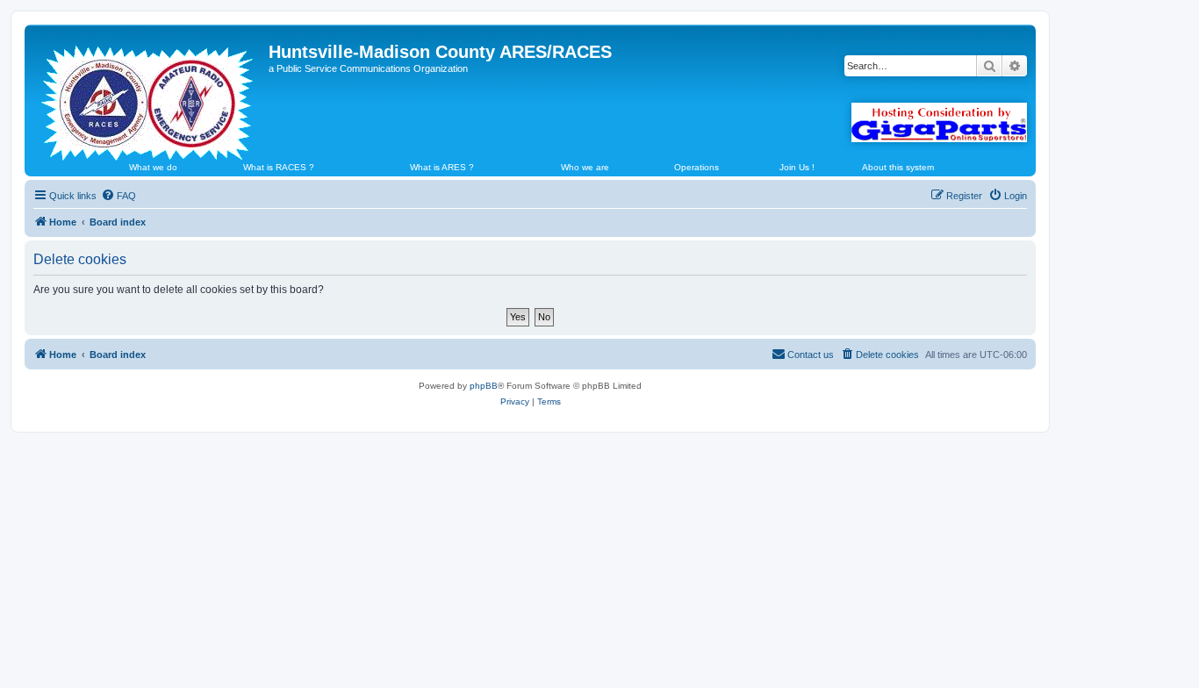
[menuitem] (118, 195)
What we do (153, 167)
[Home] (149, 95)
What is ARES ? (442, 167)
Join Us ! (797, 167)
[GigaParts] (939, 122)
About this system (898, 167)
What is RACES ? (278, 167)
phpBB (484, 386)
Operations (696, 167)
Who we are (585, 167)
